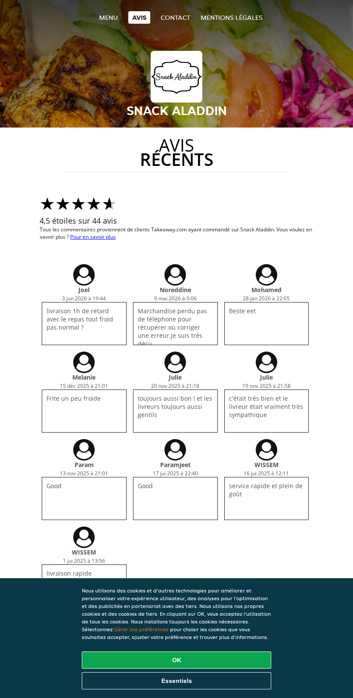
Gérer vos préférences (141, 629)
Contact (175, 17)
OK (176, 660)
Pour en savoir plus (93, 236)
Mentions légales (232, 17)
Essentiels (176, 680)
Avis (139, 17)
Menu (108, 17)
